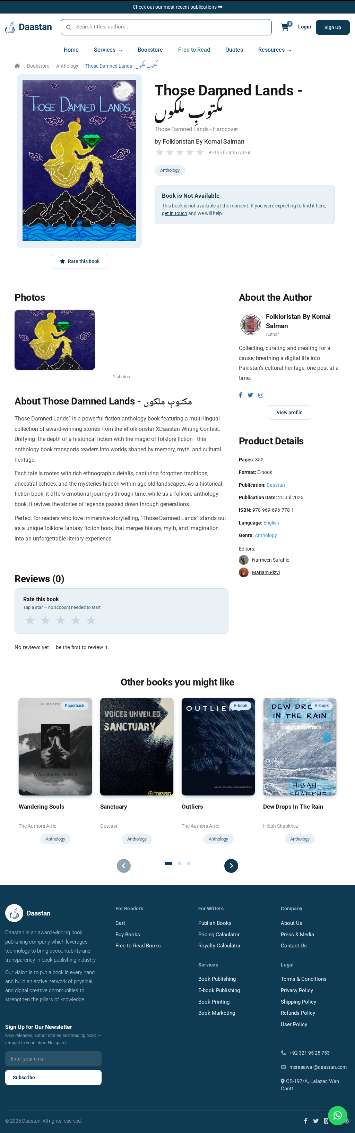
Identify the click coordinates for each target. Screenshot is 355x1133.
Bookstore (150, 49)
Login (304, 27)
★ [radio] (30, 621)
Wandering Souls (41, 806)
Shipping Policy (298, 1002)
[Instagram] (260, 395)
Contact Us (294, 946)
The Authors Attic (37, 826)
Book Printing (214, 1002)
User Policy (294, 1025)
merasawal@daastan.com (317, 1067)
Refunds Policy (298, 1013)
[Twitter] (250, 395)
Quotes (234, 49)
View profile (290, 412)
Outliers (192, 806)
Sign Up (332, 27)
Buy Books (127, 935)
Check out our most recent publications (175, 7)
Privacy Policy (297, 991)
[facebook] (306, 1121)
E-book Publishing (219, 991)
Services (105, 49)
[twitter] (316, 1121)
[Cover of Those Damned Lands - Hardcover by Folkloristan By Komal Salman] (79, 160)
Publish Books (215, 923)
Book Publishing (217, 979)
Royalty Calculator (219, 946)
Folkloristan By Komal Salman (203, 141)
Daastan (276, 485)
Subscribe (24, 1077)
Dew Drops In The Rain (293, 806)
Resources (272, 49)
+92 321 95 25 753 (309, 1053)
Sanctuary (113, 806)
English (271, 523)
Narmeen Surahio (270, 560)
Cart (120, 923)
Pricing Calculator (219, 935)
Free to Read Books (138, 946)
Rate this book (83, 261)
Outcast (109, 826)
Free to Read (194, 49)
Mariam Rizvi (266, 572)
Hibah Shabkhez (280, 826)
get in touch (174, 213)
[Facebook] (240, 395)
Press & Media (297, 935)
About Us (291, 923)
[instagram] (326, 1121)
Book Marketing (216, 1013)
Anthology (67, 66)
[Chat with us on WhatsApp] (337, 1115)
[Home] (17, 65)
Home (71, 49)
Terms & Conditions (304, 979)
